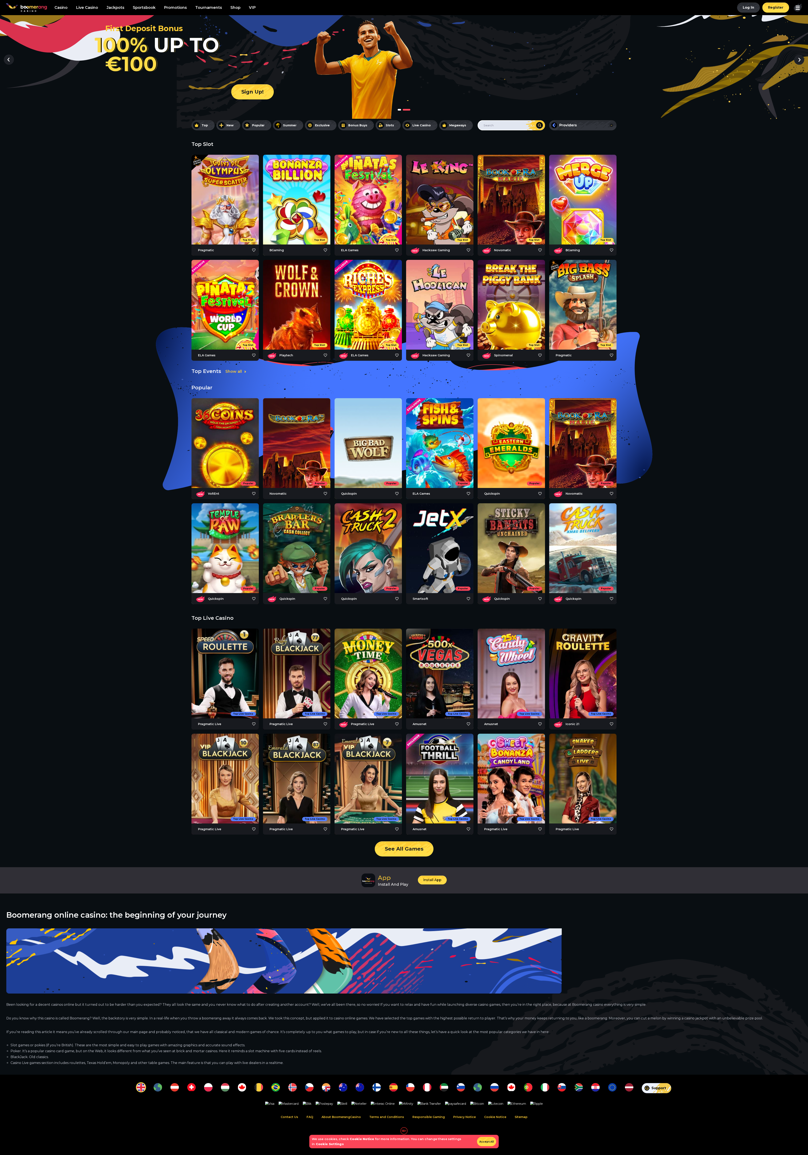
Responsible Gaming (428, 1117)
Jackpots (115, 7)
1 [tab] (399, 110)
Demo (225, 212)
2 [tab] (406, 110)
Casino (61, 7)
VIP (252, 7)
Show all (233, 371)
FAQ (310, 1117)
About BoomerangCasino (341, 1117)
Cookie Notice (495, 1117)
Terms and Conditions (386, 1117)
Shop (235, 7)
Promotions (175, 7)
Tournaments (208, 7)
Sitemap (521, 1117)
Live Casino (87, 7)
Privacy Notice (464, 1117)
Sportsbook (144, 7)
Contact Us (289, 1117)
